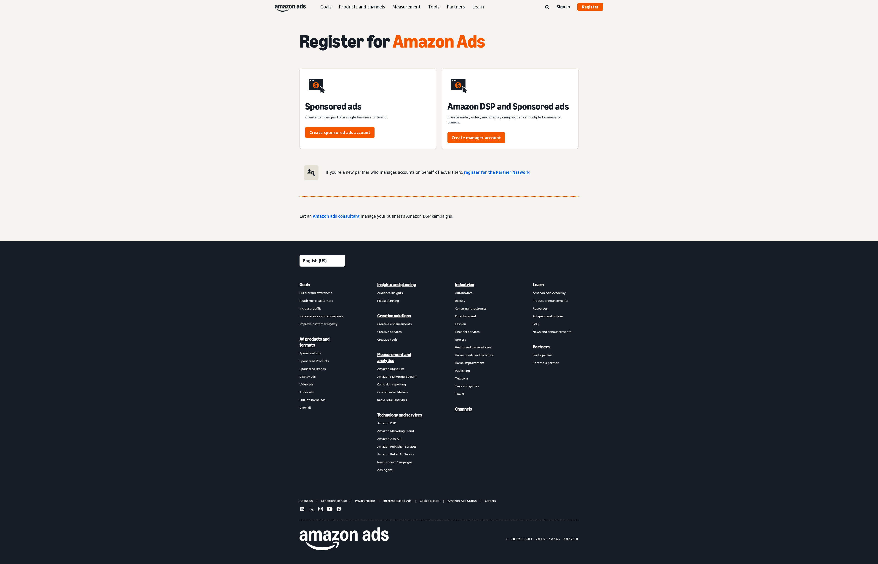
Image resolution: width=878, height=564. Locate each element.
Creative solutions (394, 315)
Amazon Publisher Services (397, 446)
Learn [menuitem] (538, 284)
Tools (433, 6)
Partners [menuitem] (541, 347)
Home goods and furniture (474, 355)
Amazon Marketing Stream (396, 376)
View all (305, 407)
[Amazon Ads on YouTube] (329, 510)
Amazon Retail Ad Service (396, 454)
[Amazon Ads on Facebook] (339, 510)
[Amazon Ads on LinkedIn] (302, 510)
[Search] (547, 7)
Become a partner (546, 363)
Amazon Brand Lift (390, 369)
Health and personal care (473, 347)
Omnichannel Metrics (392, 392)
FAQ (536, 324)
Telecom (461, 378)
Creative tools (387, 339)
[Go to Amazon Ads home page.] (344, 538)
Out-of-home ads (313, 400)
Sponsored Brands (313, 369)
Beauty (460, 300)
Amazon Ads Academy (549, 293)
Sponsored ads (310, 353)
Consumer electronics (471, 308)
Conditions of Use (334, 501)
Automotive (463, 293)
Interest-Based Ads (397, 501)
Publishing (462, 370)
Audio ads (307, 392)
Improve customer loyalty (318, 324)
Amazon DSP (386, 423)
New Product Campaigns (394, 462)
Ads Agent (385, 470)
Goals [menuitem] (305, 284)
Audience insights (390, 293)
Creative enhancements (394, 324)
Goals (326, 6)
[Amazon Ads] (287, 7)
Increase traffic (310, 308)
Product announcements (550, 300)
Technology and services (399, 415)
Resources (540, 308)
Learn (478, 6)
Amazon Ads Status (462, 501)
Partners (456, 6)
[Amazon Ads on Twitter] (311, 509)
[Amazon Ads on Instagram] (320, 510)
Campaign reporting (391, 384)
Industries (464, 284)
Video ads (307, 384)
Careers (490, 501)
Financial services (467, 332)
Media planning (388, 300)
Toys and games (467, 386)
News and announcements (552, 332)
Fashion (460, 324)
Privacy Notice (365, 501)
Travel (459, 394)
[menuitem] (322, 377)
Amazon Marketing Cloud (395, 431)
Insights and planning (396, 284)
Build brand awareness (316, 293)
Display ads (308, 376)
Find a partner (543, 355)
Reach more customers (316, 300)
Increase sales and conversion (321, 316)
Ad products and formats (314, 342)
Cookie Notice (429, 501)
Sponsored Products (314, 361)
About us (306, 501)
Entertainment (465, 316)
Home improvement (470, 363)
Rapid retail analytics (392, 400)
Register (590, 6)
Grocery (460, 339)
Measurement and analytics (394, 357)
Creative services (389, 332)
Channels (463, 409)
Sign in (563, 6)
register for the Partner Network (497, 172)
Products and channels (362, 6)
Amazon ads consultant (336, 216)
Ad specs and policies (548, 316)
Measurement (406, 6)
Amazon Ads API (389, 439)
